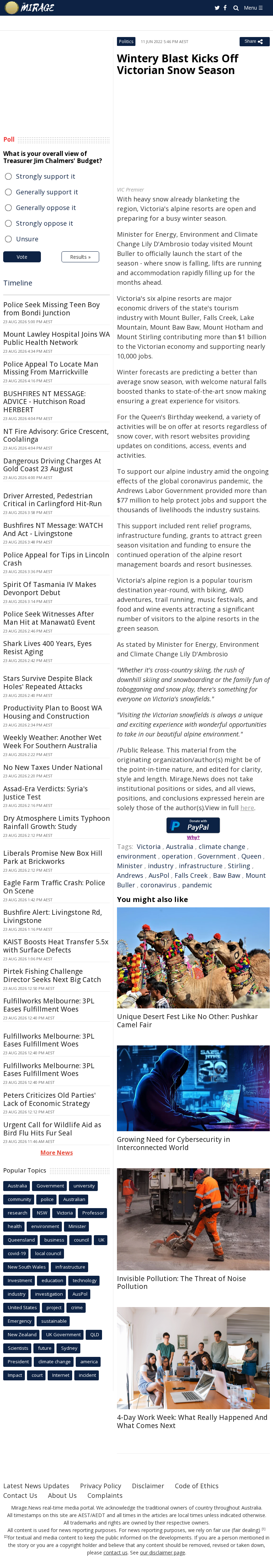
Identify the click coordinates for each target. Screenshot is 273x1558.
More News (57, 1152)
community (19, 1199)
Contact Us (20, 1495)
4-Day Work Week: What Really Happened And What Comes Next (192, 1421)
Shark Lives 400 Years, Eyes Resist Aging (47, 647)
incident (87, 1375)
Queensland (21, 1240)
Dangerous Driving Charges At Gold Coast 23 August (52, 465)
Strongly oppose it (44, 223)
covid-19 (17, 1253)
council (81, 1240)
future (45, 1348)
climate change (222, 846)
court (37, 1375)
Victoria (149, 846)
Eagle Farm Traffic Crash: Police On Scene (54, 887)
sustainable (54, 1321)
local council (48, 1253)
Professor (93, 1213)
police (47, 1199)
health (15, 1226)
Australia (179, 846)
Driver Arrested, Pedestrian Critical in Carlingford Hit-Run (52, 500)
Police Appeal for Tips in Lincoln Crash (56, 559)
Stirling (239, 865)
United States (22, 1307)
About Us (62, 1495)
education (52, 1280)
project (54, 1307)
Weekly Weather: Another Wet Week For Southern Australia (52, 741)
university (84, 1185)
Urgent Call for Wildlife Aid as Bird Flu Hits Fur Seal (52, 1129)
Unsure (27, 239)
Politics (126, 41)
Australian (74, 1199)
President (18, 1361)
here (247, 807)
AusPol (159, 875)
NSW (42, 1213)
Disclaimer (148, 1485)
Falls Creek (191, 875)
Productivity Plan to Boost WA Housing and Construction (52, 712)
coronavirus (158, 885)
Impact (15, 1375)
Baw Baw (226, 875)
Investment (20, 1280)
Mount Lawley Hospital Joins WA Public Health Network (56, 338)
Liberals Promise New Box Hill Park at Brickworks (52, 857)
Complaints (105, 1495)
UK (101, 1240)
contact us (115, 1552)
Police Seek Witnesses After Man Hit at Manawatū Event (49, 618)
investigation (49, 1294)
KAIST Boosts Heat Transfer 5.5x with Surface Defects (55, 946)
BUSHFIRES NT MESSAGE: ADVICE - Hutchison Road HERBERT (44, 402)
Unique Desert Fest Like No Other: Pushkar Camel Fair (187, 1020)
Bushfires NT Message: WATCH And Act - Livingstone (53, 529)
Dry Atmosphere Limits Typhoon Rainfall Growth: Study (56, 822)
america (89, 1361)
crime (77, 1307)
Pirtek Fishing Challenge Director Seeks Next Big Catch (52, 975)
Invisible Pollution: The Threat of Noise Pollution (181, 1282)
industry (160, 865)
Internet (60, 1375)
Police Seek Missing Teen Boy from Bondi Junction (51, 309)
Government (217, 856)
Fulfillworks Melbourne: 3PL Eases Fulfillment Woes (49, 1005)
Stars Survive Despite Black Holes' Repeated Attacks (47, 682)
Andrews (130, 875)
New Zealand (22, 1334)
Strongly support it (45, 176)
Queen (251, 856)
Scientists (18, 1348)
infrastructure (201, 865)
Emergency (20, 1321)
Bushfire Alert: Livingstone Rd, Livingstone (52, 916)
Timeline (17, 283)
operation (177, 856)
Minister (130, 865)
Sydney (69, 1348)
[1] (264, 1529)
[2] (6, 1537)
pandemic (197, 885)
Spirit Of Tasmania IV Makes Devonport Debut (49, 588)
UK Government (63, 1334)
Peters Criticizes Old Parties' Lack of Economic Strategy (49, 1099)
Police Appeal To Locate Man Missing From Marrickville (50, 368)
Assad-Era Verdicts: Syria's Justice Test (45, 793)
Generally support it (47, 192)
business (54, 1240)
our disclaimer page (162, 1552)
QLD (94, 1334)
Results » (80, 256)
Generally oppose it (46, 207)
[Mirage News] (30, 8)
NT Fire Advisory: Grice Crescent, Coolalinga (56, 435)
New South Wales (27, 1267)
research (17, 1213)
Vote (22, 256)
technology (85, 1280)
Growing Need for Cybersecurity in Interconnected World (173, 1143)
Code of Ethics (197, 1485)
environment (136, 856)
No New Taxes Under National (53, 767)
